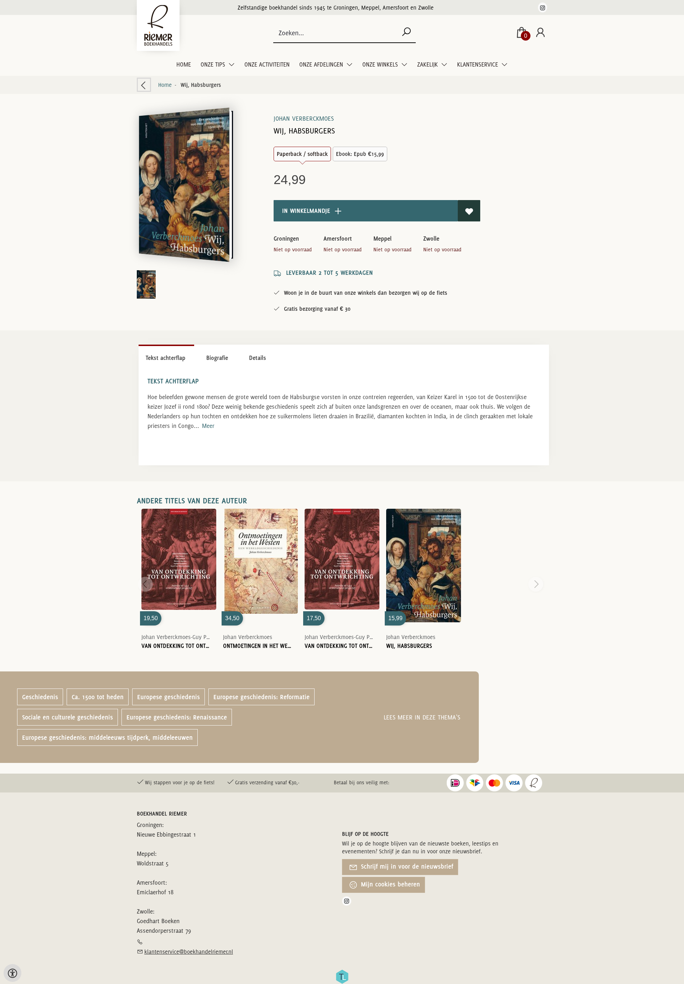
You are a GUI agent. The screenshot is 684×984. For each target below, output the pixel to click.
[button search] (406, 32)
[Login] (540, 33)
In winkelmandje (305, 210)
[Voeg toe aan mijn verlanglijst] (469, 210)
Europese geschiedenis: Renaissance (176, 717)
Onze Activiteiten (267, 64)
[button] (184, 185)
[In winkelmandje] (179, 566)
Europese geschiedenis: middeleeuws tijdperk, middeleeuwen (107, 737)
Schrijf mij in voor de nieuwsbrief (406, 866)
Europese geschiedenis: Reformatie (261, 697)
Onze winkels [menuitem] (380, 64)
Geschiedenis (40, 697)
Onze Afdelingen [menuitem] (321, 64)
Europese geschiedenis (168, 697)
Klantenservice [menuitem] (478, 64)
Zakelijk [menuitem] (428, 64)
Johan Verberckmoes (304, 118)
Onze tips (214, 64)
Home (183, 64)
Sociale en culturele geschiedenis (67, 717)
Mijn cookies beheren (389, 884)
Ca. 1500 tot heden (98, 697)
